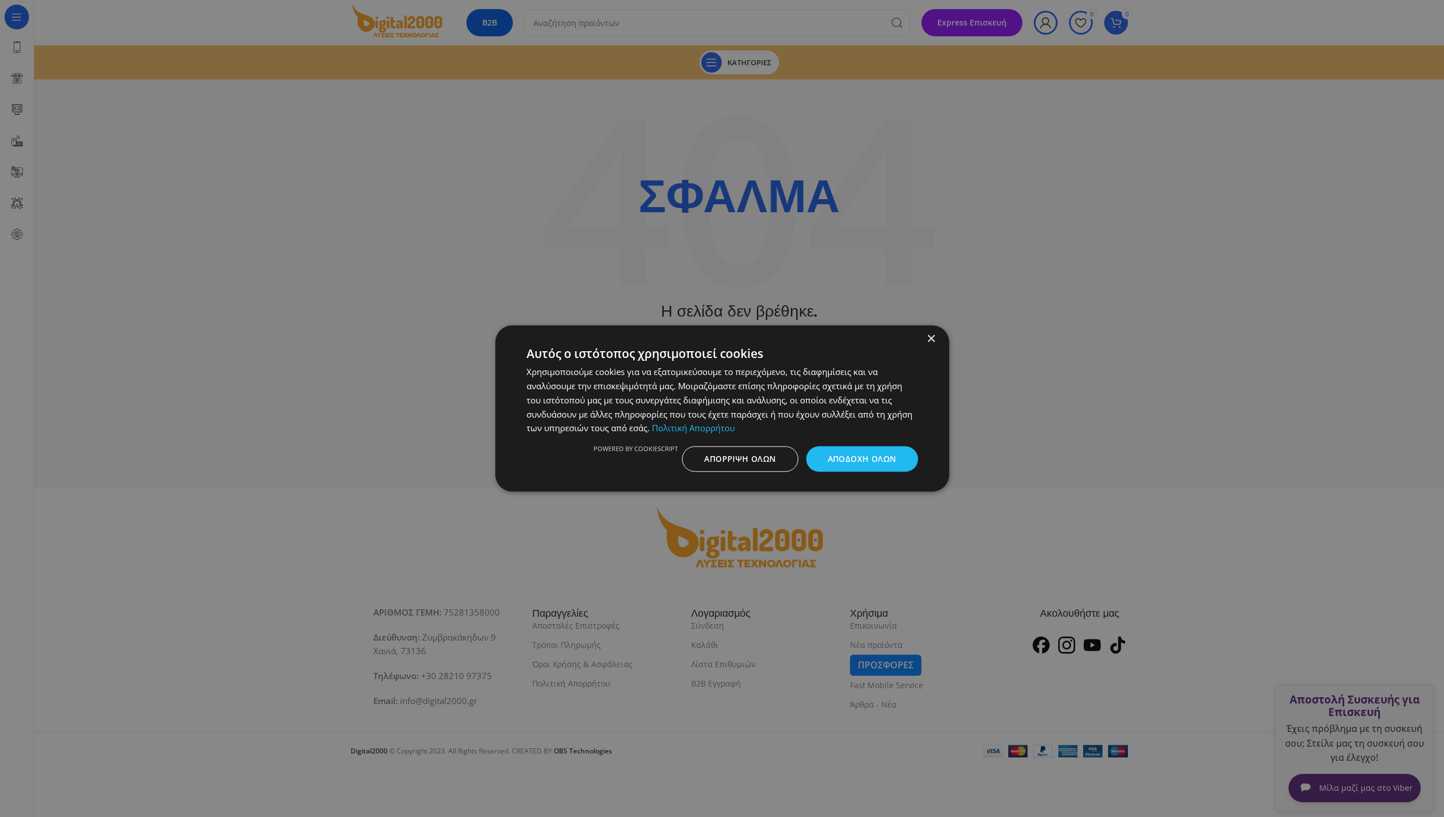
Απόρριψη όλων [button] (740, 458)
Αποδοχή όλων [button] (862, 458)
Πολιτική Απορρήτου (693, 427)
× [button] (931, 339)
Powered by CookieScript (635, 448)
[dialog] (722, 408)
